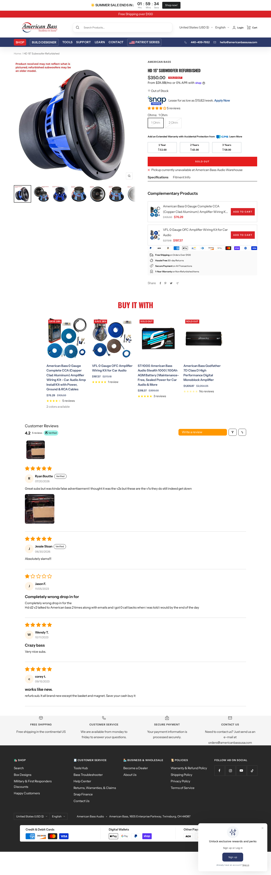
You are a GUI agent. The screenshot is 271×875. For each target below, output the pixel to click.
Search (19, 768)
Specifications (158, 177)
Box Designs (22, 775)
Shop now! (171, 5)
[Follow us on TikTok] (252, 771)
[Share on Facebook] (160, 283)
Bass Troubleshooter (88, 775)
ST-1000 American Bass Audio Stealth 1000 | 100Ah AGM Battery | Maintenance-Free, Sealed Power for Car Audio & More (158, 375)
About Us (129, 775)
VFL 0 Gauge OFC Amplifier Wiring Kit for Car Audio (195, 232)
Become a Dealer (135, 768)
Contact (116, 42)
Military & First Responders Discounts (33, 783)
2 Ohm (173, 122)
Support (83, 42)
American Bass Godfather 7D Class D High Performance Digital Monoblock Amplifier (202, 373)
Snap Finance (83, 794)
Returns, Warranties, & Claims (95, 788)
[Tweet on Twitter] (171, 283)
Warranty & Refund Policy (189, 768)
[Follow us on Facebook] (219, 771)
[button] (157, 108)
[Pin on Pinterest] (165, 283)
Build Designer (44, 42)
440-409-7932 (200, 42)
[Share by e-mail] (177, 283)
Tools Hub (81, 768)
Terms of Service (182, 788)
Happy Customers (27, 793)
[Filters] (233, 432)
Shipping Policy (181, 775)
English (220, 27)
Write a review (192, 432)
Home (17, 53)
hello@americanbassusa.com (238, 42)
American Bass (159, 62)
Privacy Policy (180, 781)
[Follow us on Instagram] (230, 771)
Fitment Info (181, 177)
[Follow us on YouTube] (241, 771)
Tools (67, 42)
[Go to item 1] (35, 450)
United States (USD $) (194, 27)
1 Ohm (155, 122)
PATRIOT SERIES (147, 42)
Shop (20, 42)
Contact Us (81, 801)
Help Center (82, 781)
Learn (100, 42)
